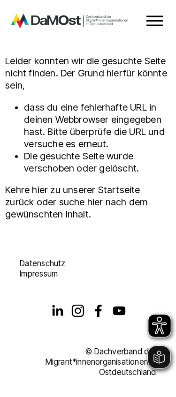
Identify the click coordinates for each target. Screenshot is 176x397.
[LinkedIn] (57, 310)
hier (40, 189)
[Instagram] (77, 310)
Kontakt (33, 253)
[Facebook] (98, 310)
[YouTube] (119, 310)
